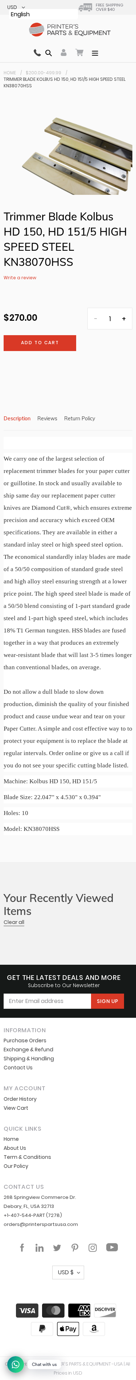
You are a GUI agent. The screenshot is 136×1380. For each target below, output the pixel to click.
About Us (15, 1148)
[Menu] (95, 52)
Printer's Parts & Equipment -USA (85, 1364)
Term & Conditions (27, 1157)
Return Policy (79, 418)
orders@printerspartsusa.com (41, 1224)
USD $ (66, 1272)
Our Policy (16, 1166)
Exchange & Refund (28, 1049)
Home (10, 73)
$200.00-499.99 (43, 73)
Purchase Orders (25, 1040)
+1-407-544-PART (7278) (33, 1215)
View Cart (16, 1108)
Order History (20, 1099)
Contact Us (18, 1067)
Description (17, 418)
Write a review (20, 278)
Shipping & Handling (29, 1058)
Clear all (14, 922)
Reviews (47, 418)
